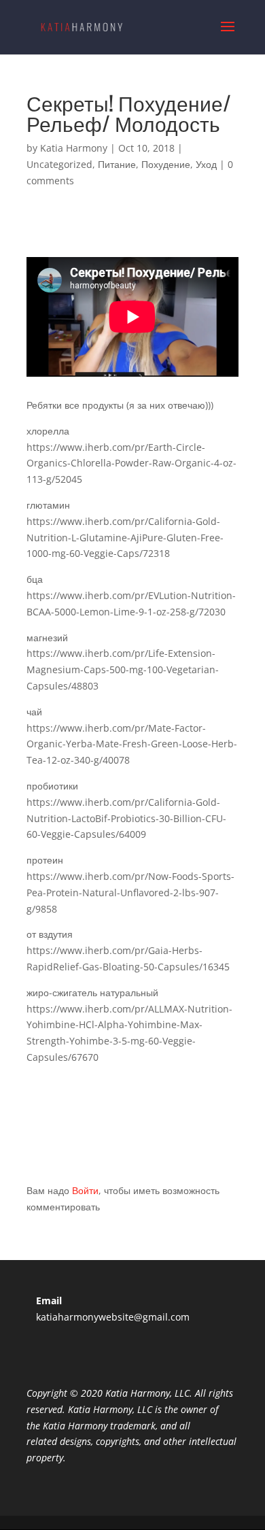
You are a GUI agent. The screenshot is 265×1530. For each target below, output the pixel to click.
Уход (206, 164)
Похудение (165, 164)
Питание (117, 164)
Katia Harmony (73, 147)
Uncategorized (59, 164)
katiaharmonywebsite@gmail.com (113, 1316)
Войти (85, 1190)
